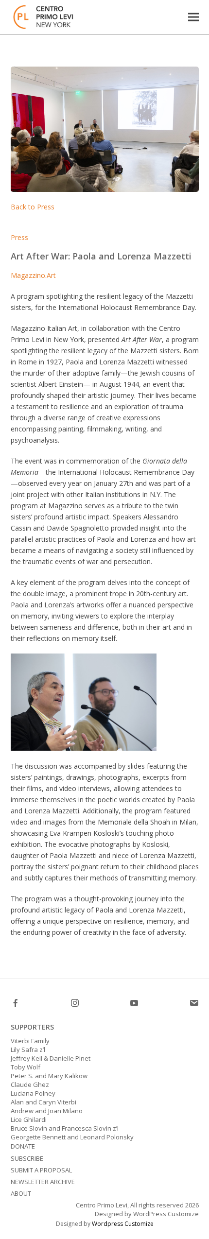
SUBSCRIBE (27, 1158)
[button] (193, 17)
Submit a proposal (41, 1170)
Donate (23, 1146)
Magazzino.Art (33, 275)
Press (19, 237)
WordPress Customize (165, 1213)
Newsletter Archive (43, 1181)
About (21, 1193)
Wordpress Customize (123, 1224)
